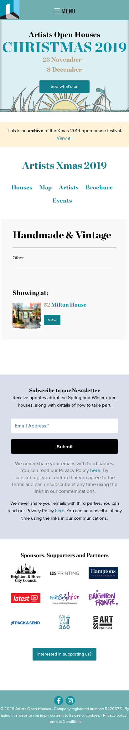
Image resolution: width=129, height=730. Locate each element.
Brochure (99, 187)
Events (62, 200)
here (95, 470)
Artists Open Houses (33, 708)
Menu (67, 11)
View (52, 320)
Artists (69, 187)
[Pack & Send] (25, 622)
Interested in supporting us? (64, 654)
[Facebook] (58, 700)
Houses (21, 187)
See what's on (65, 86)
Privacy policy (114, 715)
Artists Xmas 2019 (64, 165)
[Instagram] (70, 700)
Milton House (65, 304)
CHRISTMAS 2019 (64, 47)
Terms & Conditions (64, 721)
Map (45, 187)
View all (64, 138)
